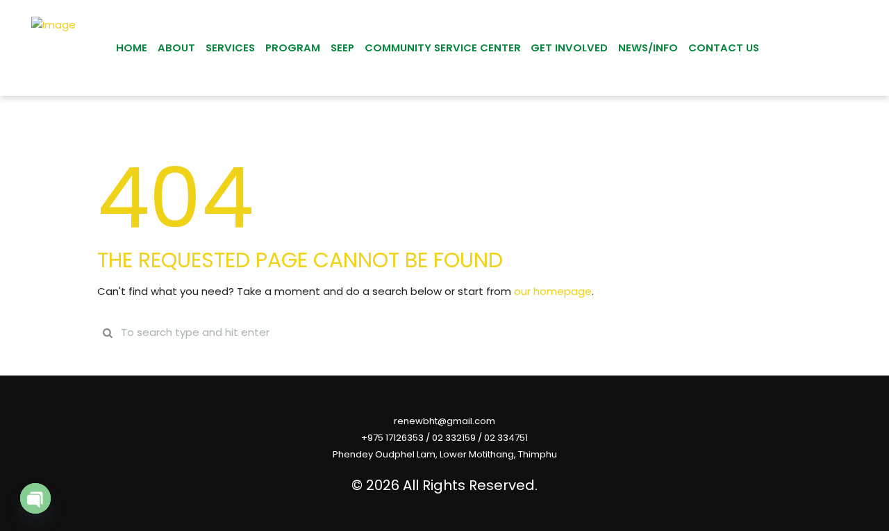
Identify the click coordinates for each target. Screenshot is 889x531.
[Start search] (107, 332)
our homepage (553, 291)
